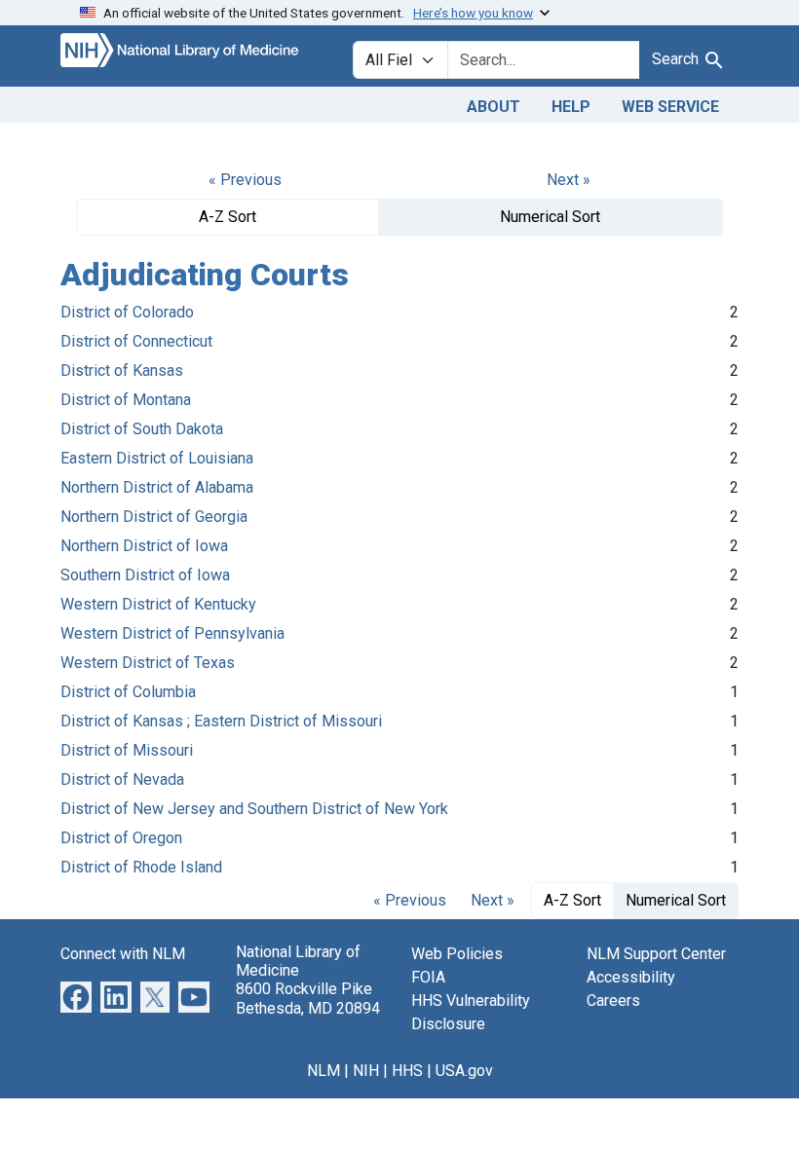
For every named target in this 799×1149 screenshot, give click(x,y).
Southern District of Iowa (145, 575)
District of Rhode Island (141, 867)
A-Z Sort (227, 216)
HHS (407, 1070)
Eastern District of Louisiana (156, 458)
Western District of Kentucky (158, 604)
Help (571, 106)
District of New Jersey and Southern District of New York (254, 808)
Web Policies (457, 954)
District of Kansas (121, 370)
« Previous (245, 179)
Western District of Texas (147, 662)
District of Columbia (128, 692)
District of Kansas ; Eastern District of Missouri (221, 721)
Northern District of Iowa (144, 546)
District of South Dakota (141, 429)
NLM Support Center (656, 954)
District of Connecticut (136, 341)
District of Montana (125, 399)
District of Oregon (121, 838)
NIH (366, 1070)
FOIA (428, 977)
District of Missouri (126, 750)
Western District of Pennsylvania (172, 633)
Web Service (670, 106)
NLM (323, 1070)
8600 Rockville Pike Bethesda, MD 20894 (308, 998)
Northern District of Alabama (156, 487)
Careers (613, 1000)
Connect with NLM (122, 954)
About (493, 106)
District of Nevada (122, 779)
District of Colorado (127, 312)
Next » (568, 179)
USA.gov (464, 1070)
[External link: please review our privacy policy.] (76, 995)
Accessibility (631, 977)
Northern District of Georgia (153, 516)
